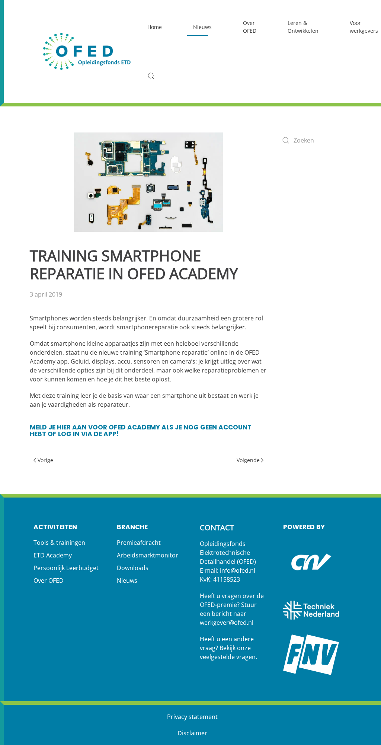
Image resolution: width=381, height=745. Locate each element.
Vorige (45, 460)
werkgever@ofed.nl (226, 622)
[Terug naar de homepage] (87, 51)
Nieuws (202, 27)
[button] (151, 76)
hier (64, 427)
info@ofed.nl (237, 570)
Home (154, 27)
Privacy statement (192, 717)
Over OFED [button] (249, 26)
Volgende (248, 460)
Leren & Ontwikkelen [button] (303, 26)
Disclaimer (192, 733)
